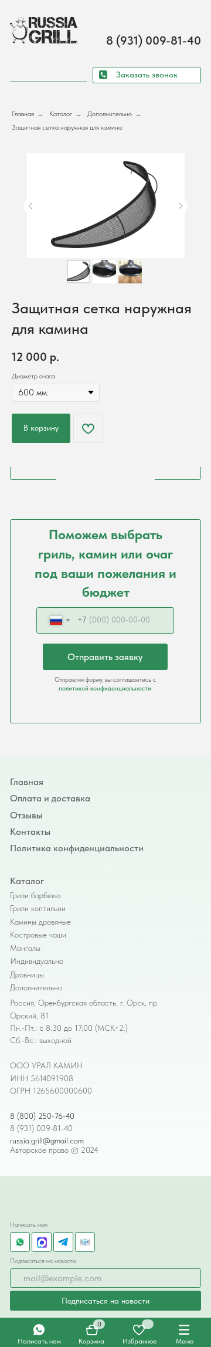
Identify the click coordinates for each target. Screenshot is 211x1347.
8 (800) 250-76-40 (42, 1116)
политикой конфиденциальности (105, 688)
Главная (23, 114)
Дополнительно (109, 114)
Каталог (60, 114)
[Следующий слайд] (180, 206)
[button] (147, 75)
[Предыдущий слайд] (30, 206)
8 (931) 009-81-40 (153, 40)
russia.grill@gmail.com (47, 1140)
